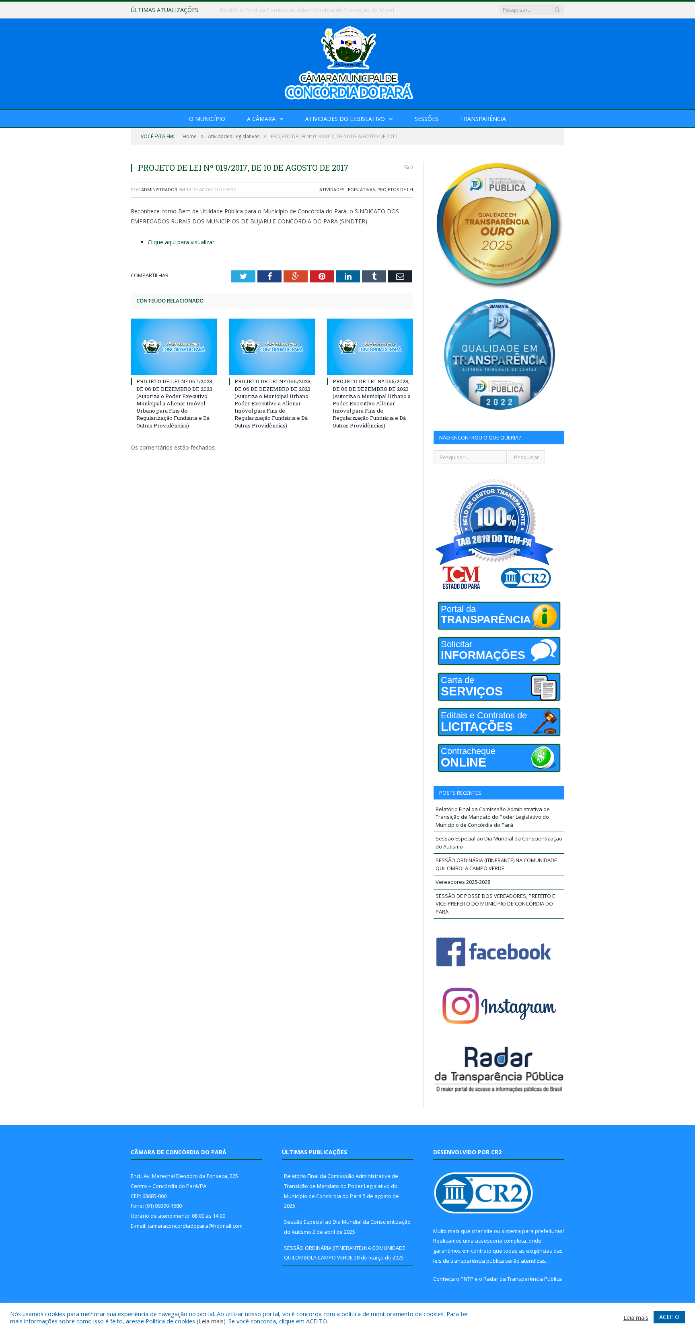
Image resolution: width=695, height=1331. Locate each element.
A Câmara (261, 119)
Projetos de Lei (395, 189)
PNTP (467, 1278)
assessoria (488, 1240)
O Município (207, 119)
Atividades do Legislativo (345, 119)
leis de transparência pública (468, 1260)
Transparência (483, 119)
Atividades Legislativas (347, 189)
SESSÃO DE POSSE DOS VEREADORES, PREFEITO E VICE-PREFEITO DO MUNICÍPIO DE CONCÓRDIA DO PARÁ (495, 903)
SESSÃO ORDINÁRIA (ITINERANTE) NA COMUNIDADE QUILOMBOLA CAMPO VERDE (496, 864)
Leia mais (211, 1321)
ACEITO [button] (669, 1317)
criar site (482, 1231)
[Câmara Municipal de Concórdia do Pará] (347, 62)
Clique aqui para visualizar (181, 242)
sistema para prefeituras (532, 1231)
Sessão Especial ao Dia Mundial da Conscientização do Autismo (303, 10)
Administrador (159, 189)
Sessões (426, 119)
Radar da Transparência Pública (522, 1278)
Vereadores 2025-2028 (463, 881)
